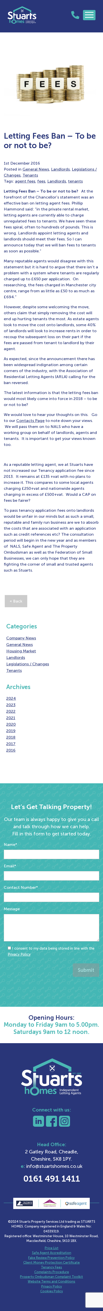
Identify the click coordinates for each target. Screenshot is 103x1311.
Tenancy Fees (51, 1267)
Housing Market (21, 651)
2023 (11, 705)
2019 (11, 730)
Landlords (60, 169)
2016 (11, 750)
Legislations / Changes (27, 664)
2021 (10, 717)
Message (12, 909)
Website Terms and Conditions (51, 1281)
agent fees (25, 181)
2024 (11, 698)
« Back (16, 601)
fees (41, 181)
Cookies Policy (51, 1291)
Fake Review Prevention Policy (51, 1258)
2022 (11, 711)
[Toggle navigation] (89, 15)
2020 (11, 724)
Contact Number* (21, 887)
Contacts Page (30, 420)
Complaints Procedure (51, 1272)
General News (35, 169)
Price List (51, 1248)
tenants (75, 181)
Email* (10, 866)
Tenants (30, 175)
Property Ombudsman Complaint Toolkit (51, 1277)
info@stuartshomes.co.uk (54, 1166)
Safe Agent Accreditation (51, 1253)
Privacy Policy (19, 954)
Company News (21, 638)
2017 (11, 743)
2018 (11, 737)
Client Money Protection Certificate (51, 1262)
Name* (10, 844)
